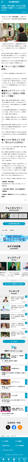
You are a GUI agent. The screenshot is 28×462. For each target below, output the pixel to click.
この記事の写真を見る (14, 224)
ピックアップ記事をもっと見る (14, 284)
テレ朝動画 (18, 441)
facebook (14, 427)
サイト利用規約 (20, 445)
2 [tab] (13, 280)
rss (20, 427)
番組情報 (12, 230)
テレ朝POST (14, 2)
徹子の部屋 (10, 181)
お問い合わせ (6, 445)
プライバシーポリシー (8, 450)
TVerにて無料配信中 (20, 189)
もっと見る (14, 341)
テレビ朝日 (5, 441)
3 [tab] (14, 280)
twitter (8, 427)
